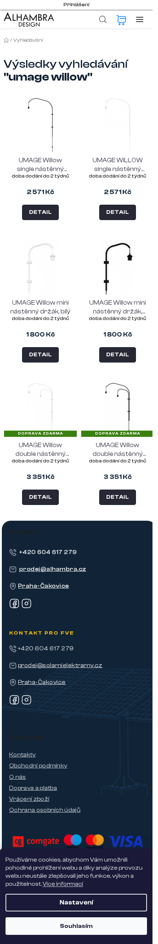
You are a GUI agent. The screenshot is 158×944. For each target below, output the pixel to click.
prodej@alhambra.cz (52, 569)
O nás (17, 777)
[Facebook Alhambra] (14, 606)
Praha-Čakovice (43, 586)
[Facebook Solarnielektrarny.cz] (14, 703)
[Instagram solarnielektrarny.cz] (26, 703)
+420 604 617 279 (48, 552)
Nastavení (76, 902)
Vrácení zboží (29, 799)
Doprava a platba (33, 788)
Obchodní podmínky (38, 765)
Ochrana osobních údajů (44, 810)
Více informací (63, 884)
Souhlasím (76, 926)
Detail (40, 212)
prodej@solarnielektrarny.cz (60, 665)
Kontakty (22, 754)
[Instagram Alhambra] (26, 606)
